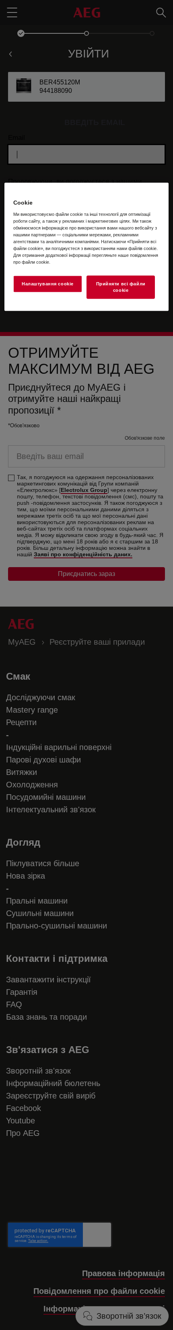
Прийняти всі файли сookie (121, 287)
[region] (86, 247)
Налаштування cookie (48, 283)
